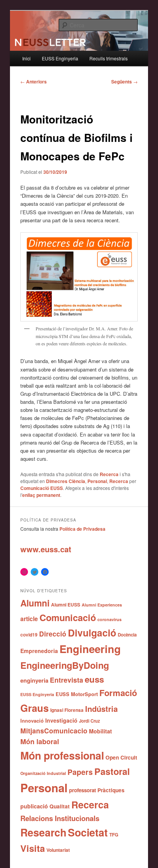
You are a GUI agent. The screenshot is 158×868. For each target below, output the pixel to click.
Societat (88, 832)
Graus (34, 708)
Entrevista (66, 680)
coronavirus (109, 619)
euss (94, 679)
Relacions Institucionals (59, 818)
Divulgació (92, 633)
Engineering (90, 648)
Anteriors (33, 81)
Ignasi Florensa (67, 710)
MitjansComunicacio (53, 730)
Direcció (52, 633)
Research (43, 832)
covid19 (29, 634)
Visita (32, 848)
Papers (80, 771)
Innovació (32, 720)
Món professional (62, 755)
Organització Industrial (43, 773)
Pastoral (112, 771)
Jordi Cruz (89, 721)
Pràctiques (111, 790)
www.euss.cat (45, 549)
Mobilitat (100, 731)
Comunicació (68, 617)
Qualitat (59, 806)
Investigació (61, 720)
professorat (82, 790)
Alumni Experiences (102, 605)
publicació (34, 806)
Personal (97, 481)
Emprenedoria (39, 651)
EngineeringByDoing (64, 664)
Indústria (101, 708)
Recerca (109, 474)
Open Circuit (121, 757)
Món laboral (39, 741)
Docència (127, 634)
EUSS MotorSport (77, 694)
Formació (118, 692)
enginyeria (34, 680)
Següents (124, 81)
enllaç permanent (41, 494)
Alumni (34, 602)
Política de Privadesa (82, 528)
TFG (113, 834)
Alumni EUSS (65, 604)
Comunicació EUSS (41, 488)
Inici (26, 58)
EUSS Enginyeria (60, 58)
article (29, 618)
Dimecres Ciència (65, 481)
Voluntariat (58, 849)
